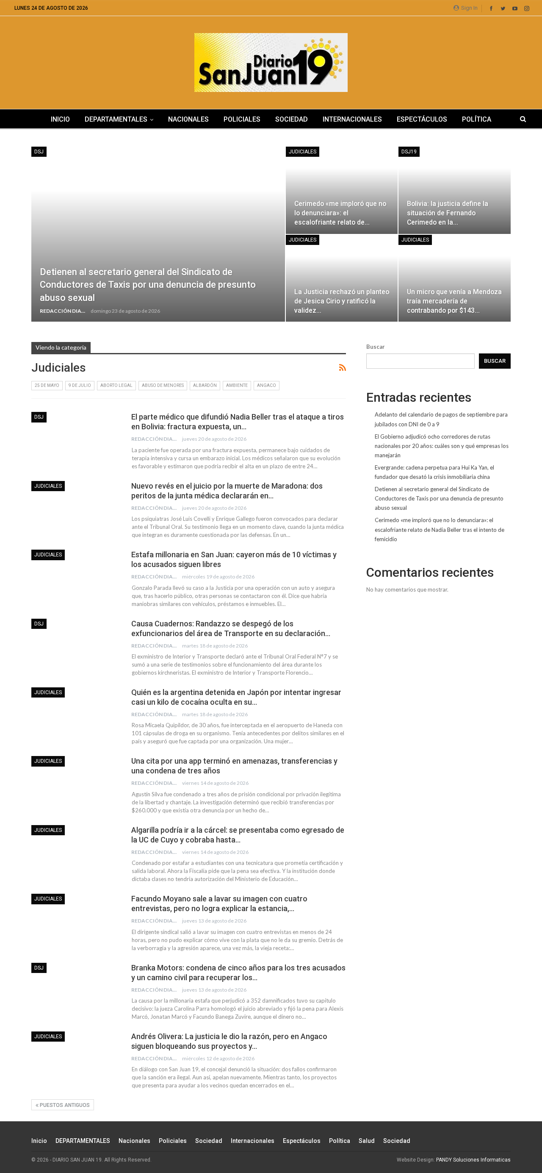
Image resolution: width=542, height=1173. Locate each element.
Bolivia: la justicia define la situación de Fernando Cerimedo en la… (447, 213)
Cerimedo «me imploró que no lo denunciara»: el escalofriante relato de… (340, 213)
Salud (367, 1140)
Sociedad (291, 119)
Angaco (266, 385)
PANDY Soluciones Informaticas (473, 1160)
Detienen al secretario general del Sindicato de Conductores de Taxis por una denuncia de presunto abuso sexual (148, 285)
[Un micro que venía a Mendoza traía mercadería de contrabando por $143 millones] (455, 278)
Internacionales (352, 119)
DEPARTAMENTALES (116, 119)
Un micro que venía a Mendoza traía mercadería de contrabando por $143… (454, 301)
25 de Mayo (47, 385)
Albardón (205, 385)
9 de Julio (80, 385)
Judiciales (302, 152)
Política (476, 119)
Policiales (242, 119)
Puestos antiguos (64, 1105)
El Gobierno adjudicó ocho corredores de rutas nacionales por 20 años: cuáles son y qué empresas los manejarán (442, 446)
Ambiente (237, 385)
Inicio (60, 119)
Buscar (375, 346)
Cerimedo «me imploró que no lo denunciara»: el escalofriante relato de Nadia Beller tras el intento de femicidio (439, 529)
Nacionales (188, 119)
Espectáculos (422, 119)
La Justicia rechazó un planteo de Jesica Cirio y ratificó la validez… (341, 301)
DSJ (39, 152)
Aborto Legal (116, 385)
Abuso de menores (163, 385)
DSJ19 (409, 152)
